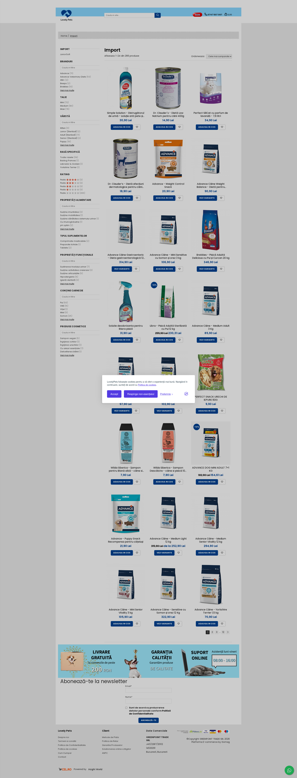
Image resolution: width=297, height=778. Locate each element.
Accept (114, 394)
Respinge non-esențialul (140, 394)
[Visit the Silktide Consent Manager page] (186, 394)
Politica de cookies (147, 384)
